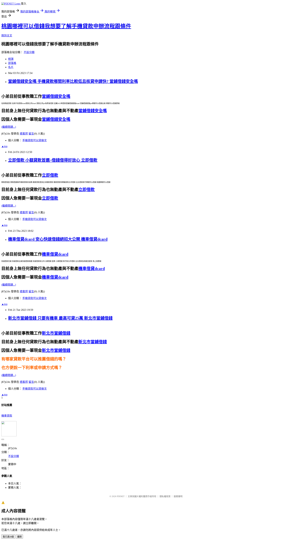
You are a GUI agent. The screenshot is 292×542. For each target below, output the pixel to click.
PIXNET (121, 496)
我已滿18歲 (8, 536)
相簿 (11, 59)
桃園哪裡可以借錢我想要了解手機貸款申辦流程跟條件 (66, 26)
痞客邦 (24, 133)
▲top (4, 146)
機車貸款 (6, 415)
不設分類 (29, 52)
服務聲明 (178, 496)
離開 (19, 536)
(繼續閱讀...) (8, 126)
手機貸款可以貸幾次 (34, 140)
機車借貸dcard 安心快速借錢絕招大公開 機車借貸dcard (57, 239)
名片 (11, 67)
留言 (31, 133)
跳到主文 (6, 35)
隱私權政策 (165, 496)
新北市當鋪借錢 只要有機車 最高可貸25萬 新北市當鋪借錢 (60, 318)
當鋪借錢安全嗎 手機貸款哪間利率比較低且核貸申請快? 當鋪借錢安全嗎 (73, 81)
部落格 (12, 63)
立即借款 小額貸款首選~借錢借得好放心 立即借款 (52, 160)
